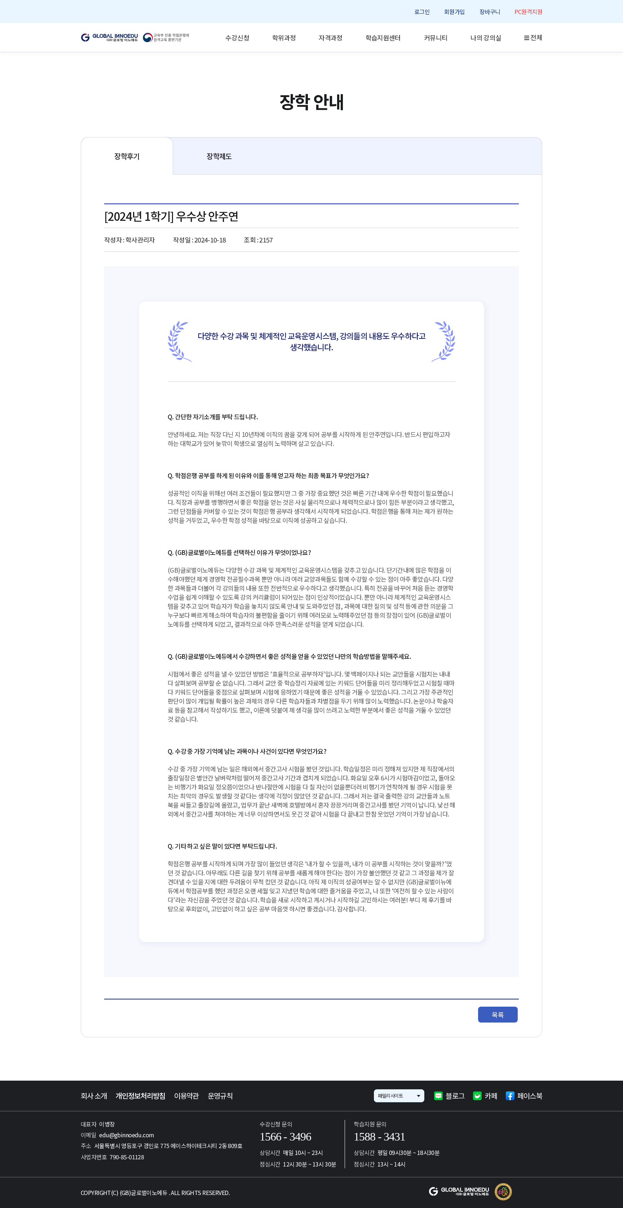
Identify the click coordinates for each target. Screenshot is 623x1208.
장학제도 (219, 156)
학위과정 (284, 37)
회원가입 (454, 11)
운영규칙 (220, 1095)
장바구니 (490, 11)
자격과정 (330, 37)
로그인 (422, 11)
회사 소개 (94, 1095)
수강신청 (237, 37)
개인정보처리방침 (140, 1095)
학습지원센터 (383, 37)
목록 (498, 1014)
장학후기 (126, 156)
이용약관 (186, 1095)
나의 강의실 (485, 37)
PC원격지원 (528, 11)
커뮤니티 (435, 37)
